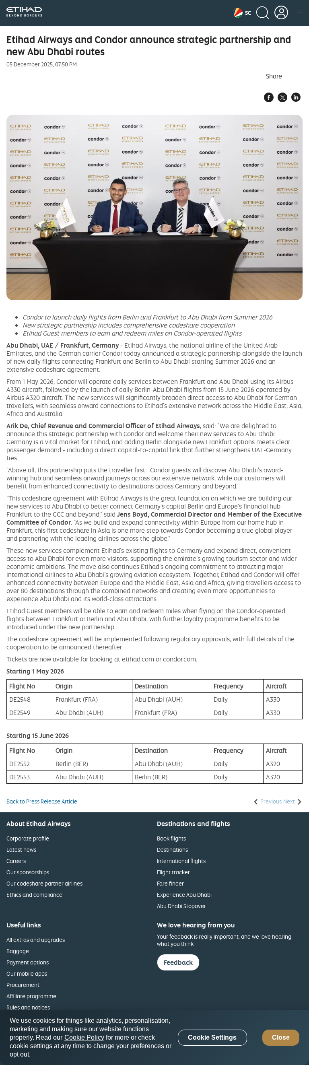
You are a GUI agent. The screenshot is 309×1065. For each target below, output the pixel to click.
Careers (16, 861)
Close (281, 1037)
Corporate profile (27, 838)
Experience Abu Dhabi (184, 894)
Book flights (171, 838)
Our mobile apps (26, 973)
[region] (154, 1037)
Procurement (22, 985)
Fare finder (170, 883)
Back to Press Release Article (41, 801)
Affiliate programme (31, 996)
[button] (242, 13)
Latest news (21, 849)
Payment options (27, 962)
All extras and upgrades (35, 939)
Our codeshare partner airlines (44, 883)
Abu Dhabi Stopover (181, 906)
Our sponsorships (27, 872)
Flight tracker (173, 872)
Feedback (178, 962)
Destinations (172, 849)
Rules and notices (28, 1007)
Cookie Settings (212, 1037)
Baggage (17, 951)
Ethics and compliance (34, 894)
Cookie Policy (84, 1037)
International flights (181, 861)
